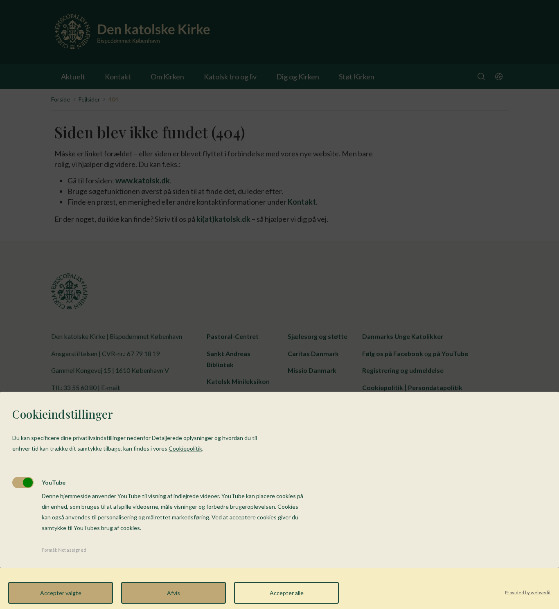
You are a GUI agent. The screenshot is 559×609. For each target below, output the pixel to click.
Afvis (173, 592)
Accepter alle (287, 592)
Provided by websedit (528, 592)
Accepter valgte (60, 592)
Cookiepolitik (185, 448)
